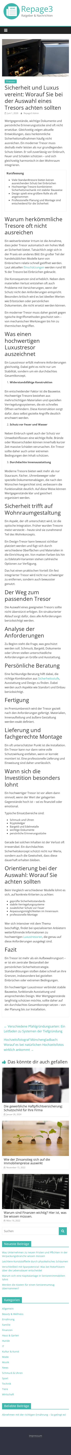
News (5, 1367)
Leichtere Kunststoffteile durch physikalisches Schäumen (35, 1261)
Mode (5, 1356)
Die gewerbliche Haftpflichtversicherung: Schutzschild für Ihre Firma (33, 1108)
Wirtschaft (8, 1394)
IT (3, 1346)
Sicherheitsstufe (48, 678)
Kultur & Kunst (10, 1351)
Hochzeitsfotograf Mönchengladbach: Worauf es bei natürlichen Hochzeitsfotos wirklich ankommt (34, 1045)
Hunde (6, 1340)
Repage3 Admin (31, 113)
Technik (6, 1383)
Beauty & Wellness (12, 1314)
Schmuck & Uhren (12, 1373)
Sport (5, 1378)
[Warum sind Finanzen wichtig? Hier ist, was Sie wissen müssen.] (35, 1176)
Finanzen (10, 81)
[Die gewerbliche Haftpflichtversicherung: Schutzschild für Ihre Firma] (35, 1070)
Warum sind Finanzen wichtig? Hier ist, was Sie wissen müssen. (35, 1214)
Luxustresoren (32, 937)
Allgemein (8, 1308)
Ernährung (8, 1319)
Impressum (35, 1435)
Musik (5, 1362)
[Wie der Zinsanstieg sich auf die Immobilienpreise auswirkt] (35, 1123)
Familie (6, 1324)
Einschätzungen (34, 267)
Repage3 (37, 8)
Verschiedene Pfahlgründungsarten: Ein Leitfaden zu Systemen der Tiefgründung (34, 1028)
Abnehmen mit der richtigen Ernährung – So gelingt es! (34, 1414)
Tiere (5, 1389)
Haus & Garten (10, 1335)
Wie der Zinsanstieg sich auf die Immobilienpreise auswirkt (27, 1161)
